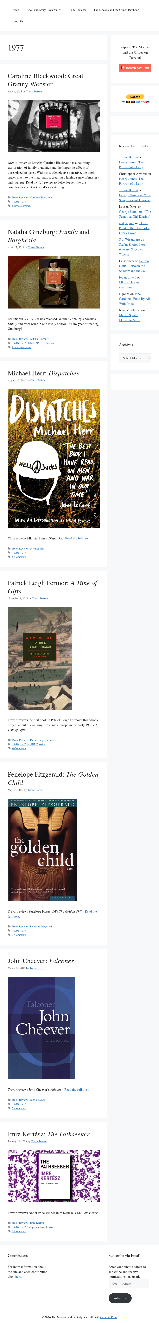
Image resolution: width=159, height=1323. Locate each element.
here (18, 1276)
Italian (30, 343)
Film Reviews (77, 10)
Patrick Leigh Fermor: (52, 586)
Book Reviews (20, 197)
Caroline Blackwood (41, 197)
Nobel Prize (46, 1227)
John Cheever (37, 1100)
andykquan (126, 223)
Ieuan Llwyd (127, 277)
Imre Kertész (37, 1223)
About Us (17, 21)
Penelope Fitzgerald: (53, 778)
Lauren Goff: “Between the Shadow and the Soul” (134, 266)
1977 (23, 201)
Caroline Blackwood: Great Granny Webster (45, 79)
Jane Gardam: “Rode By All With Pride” (134, 298)
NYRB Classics (45, 343)
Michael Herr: (43, 372)
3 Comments (19, 935)
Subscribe (120, 1298)
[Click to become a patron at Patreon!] (135, 72)
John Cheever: (41, 960)
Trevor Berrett (128, 157)
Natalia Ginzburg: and (49, 235)
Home (15, 10)
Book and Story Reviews (42, 10)
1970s (15, 201)
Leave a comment (21, 206)
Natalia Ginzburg (39, 339)
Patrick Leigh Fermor (42, 740)
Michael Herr (37, 548)
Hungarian (33, 1227)
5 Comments (19, 557)
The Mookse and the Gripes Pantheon (116, 10)
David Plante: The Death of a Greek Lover (134, 228)
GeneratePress (108, 1317)
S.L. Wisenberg (129, 239)
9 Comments (19, 1108)
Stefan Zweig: (133, 249)
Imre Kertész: (49, 1133)
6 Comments (19, 748)
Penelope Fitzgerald (41, 926)
